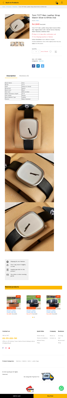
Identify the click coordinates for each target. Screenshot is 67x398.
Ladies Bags (35, 361)
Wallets (24, 361)
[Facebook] (2, 348)
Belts (29, 361)
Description (11, 76)
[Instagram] (6, 348)
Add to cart (17, 396)
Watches (15, 6)
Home (3, 6)
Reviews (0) (24, 76)
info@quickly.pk (6, 343)
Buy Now (50, 396)
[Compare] (55, 51)
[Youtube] (9, 348)
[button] (32, 317)
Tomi (37, 20)
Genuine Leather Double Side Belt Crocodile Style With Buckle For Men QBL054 (32, 311)
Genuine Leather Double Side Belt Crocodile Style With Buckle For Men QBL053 (52, 311)
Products (9, 6)
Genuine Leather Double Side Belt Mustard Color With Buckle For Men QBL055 (12, 311)
